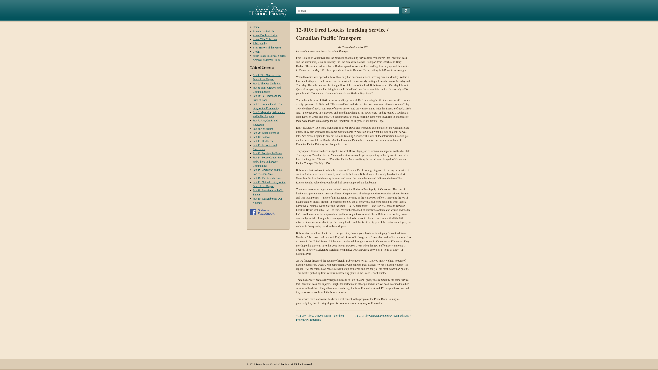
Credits (256, 51)
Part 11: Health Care (264, 141)
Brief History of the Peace (267, 47)
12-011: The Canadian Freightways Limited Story (383, 315)
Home (256, 27)
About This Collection (265, 39)
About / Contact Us (263, 31)
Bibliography (260, 43)
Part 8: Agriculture (263, 128)
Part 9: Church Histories (266, 132)
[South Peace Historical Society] (268, 15)
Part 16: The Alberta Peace (267, 178)
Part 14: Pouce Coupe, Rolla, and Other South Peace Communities (268, 161)
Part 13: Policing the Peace (267, 153)
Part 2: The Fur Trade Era (267, 83)
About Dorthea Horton (265, 35)
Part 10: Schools (261, 137)
